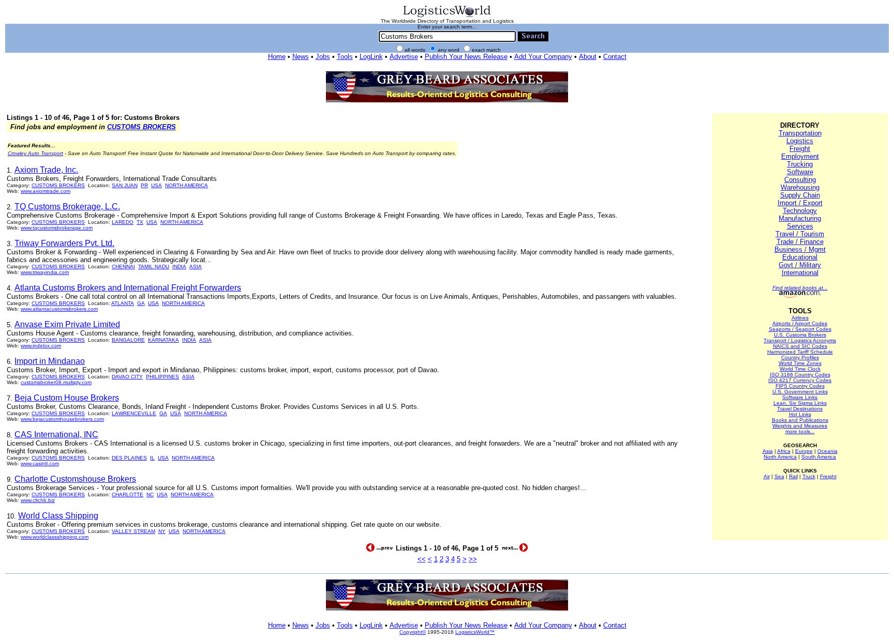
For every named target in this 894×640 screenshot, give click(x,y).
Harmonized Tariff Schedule (800, 352)
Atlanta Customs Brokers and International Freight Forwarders (127, 287)
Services (800, 226)
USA (156, 185)
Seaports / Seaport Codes (800, 329)
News (300, 56)
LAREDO (122, 222)
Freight (799, 149)
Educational (799, 257)
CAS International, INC (56, 434)
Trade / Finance (800, 242)
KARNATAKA (163, 340)
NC (150, 494)
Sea (779, 476)
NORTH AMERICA (186, 185)
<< (422, 559)
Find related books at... (800, 288)
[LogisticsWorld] (447, 16)
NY (162, 531)
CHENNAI (123, 266)
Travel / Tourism (800, 234)
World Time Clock (800, 369)
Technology (800, 211)
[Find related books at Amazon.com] (800, 296)
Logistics (799, 141)
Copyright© (412, 632)
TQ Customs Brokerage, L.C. (67, 206)
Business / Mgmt (800, 249)
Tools (345, 56)
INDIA (179, 266)
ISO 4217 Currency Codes (799, 380)
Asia (768, 451)
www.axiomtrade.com (45, 191)
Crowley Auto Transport (35, 153)
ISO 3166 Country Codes (800, 374)
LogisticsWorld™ (475, 632)
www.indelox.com (41, 345)
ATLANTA (122, 303)
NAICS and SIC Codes (800, 346)
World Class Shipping (58, 515)
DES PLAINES (129, 458)
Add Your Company (543, 56)
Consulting (800, 180)
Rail (793, 476)
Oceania (827, 451)
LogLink (371, 56)
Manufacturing (800, 218)
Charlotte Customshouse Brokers (75, 479)
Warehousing (800, 187)
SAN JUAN (125, 185)
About (588, 56)
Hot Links (800, 414)
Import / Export (800, 203)
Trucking (800, 164)
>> (473, 559)
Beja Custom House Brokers (66, 397)
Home (277, 56)
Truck (808, 476)
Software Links (799, 397)
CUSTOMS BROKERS (141, 127)
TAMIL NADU (153, 266)
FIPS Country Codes (800, 386)
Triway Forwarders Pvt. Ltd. (64, 243)
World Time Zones (800, 363)
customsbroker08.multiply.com (56, 382)
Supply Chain (800, 195)
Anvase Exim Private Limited (67, 324)
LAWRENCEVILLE (134, 413)
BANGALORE (128, 340)
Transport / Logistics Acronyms (800, 340)
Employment (800, 156)
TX (140, 222)
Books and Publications (800, 420)
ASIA (195, 266)
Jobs (323, 56)
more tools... (800, 431)
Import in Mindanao (49, 361)
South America (818, 457)
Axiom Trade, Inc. (46, 169)
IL (152, 458)
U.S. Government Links (800, 391)
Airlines (800, 318)
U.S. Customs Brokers (800, 335)
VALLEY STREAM (133, 531)
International (800, 273)
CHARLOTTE (127, 494)
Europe (804, 451)
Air (767, 476)
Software (800, 172)
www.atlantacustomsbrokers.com (59, 309)
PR (144, 185)
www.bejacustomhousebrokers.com (62, 419)
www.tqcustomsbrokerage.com (57, 228)
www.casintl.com (40, 463)
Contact (615, 56)
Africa (784, 451)
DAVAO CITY (127, 376)
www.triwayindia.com (45, 272)
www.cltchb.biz (38, 500)
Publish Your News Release (466, 56)
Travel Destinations (800, 409)
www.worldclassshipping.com (54, 537)
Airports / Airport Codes (799, 323)
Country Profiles (800, 357)
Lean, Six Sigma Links (800, 403)
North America (780, 457)
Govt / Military (800, 265)
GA (141, 303)
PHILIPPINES (162, 376)
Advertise (404, 56)
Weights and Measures (799, 426)
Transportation (800, 133)
